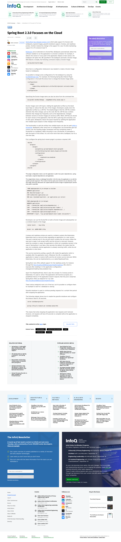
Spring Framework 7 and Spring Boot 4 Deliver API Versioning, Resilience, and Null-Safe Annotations (19, 367)
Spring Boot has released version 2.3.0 (38, 42)
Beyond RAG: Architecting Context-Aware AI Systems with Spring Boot (19, 361)
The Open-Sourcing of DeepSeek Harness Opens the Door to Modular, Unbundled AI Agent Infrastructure (81, 422)
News (18, 23)
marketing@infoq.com (49, 537)
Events (98, 7)
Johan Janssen (14, 42)
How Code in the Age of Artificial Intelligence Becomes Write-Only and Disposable (59, 407)
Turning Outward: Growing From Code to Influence (60, 414)
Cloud (49, 332)
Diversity (9, 521)
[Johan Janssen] (8, 43)
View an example (13, 446)
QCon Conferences (12, 500)
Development (28, 7)
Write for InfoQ (11, 505)
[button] (100, 54)
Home (8, 492)
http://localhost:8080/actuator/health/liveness (40, 280)
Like (30, 38)
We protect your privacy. (95, 58)
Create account (11, 495)
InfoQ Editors (10, 508)
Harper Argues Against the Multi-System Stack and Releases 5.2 (82, 415)
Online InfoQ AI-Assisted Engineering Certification (48, 511)
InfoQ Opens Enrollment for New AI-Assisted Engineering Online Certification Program (82, 407)
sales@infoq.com (23, 537)
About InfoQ (10, 511)
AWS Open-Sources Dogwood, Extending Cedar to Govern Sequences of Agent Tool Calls (67, 363)
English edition (51, 2)
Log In (9, 497)
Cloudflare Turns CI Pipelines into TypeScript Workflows (67, 358)
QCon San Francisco (43, 515)
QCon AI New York (42, 519)
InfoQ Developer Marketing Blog (15, 519)
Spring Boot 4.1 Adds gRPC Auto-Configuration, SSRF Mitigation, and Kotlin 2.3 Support (19, 348)
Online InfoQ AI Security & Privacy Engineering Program (47, 496)
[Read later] (36, 38)
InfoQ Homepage (11, 23)
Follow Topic (70, 324)
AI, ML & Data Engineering (78, 398)
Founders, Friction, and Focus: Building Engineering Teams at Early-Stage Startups (60, 420)
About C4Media (11, 513)
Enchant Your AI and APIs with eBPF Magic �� (103, 414)
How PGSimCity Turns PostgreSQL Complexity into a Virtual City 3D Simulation (67, 348)
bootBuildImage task (32, 77)
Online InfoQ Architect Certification (47, 501)
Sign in (110, 1)
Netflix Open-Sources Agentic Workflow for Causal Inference (67, 353)
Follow (22, 42)
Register (103, 1)
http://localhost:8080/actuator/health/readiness (48, 265)
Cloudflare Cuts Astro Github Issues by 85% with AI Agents (38, 407)
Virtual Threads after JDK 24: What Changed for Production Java (19, 374)
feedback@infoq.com (12, 537)
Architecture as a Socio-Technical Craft (37, 412)
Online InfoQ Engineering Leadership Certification (48, 506)
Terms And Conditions (92, 537)
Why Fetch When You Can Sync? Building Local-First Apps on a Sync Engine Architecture (103, 420)
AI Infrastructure (62, 7)
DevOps (91, 7)
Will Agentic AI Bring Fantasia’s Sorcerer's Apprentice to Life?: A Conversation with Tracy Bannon (66, 376)
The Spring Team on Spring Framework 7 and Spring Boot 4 (19, 355)
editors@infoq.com (36, 537)
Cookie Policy (102, 537)
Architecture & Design (45, 7)
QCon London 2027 (43, 523)
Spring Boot (40, 332)
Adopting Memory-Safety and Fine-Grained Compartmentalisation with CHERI (16, 423)
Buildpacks (29, 52)
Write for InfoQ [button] (61, 2)
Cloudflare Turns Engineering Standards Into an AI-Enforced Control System (103, 407)
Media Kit (9, 516)
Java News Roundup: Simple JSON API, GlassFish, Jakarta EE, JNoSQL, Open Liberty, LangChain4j (67, 369)
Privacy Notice (83, 537)
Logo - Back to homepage (14, 6)
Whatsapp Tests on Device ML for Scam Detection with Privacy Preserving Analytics (38, 419)
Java (9, 27)
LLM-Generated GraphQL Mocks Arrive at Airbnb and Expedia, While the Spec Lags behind (16, 415)
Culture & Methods (78, 7)
